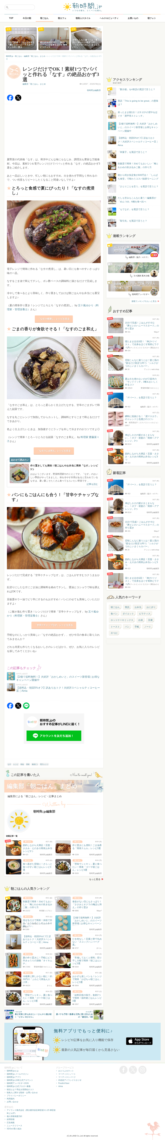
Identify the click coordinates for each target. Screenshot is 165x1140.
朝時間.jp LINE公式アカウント (20, 1080)
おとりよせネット (66, 1071)
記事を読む (92, 484)
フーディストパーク (67, 1077)
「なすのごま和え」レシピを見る (54, 450)
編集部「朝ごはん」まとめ (34, 84)
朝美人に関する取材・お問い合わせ (22, 1092)
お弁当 (138, 607)
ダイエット (128, 613)
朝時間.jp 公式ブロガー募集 (19, 1086)
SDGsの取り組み (14, 1129)
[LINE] (26, 708)
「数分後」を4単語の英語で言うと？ (136, 89)
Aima (60, 1086)
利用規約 (11, 1099)
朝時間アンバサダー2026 (18, 1083)
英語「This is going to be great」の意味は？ (138, 103)
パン (127, 626)
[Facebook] (10, 100)
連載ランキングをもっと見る (144, 301)
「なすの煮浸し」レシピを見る (54, 319)
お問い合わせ (12, 1102)
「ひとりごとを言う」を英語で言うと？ (138, 186)
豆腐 (150, 620)
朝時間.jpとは (13, 1071)
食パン (114, 613)
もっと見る (94, 879)
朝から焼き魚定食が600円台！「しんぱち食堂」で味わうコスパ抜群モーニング (138, 177)
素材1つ (35, 764)
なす (9, 764)
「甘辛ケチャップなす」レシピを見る (54, 625)
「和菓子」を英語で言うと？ (132, 152)
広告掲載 (11, 1122)
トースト (115, 626)
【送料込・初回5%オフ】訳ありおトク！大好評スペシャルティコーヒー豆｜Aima (138, 141)
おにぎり (150, 607)
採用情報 (11, 1119)
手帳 (137, 626)
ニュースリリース (14, 1126)
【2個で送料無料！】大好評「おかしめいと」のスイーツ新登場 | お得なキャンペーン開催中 (138, 127)
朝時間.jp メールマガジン (18, 1074)
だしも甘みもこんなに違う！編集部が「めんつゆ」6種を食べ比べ (137, 200)
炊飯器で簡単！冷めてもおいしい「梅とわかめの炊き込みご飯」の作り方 (135, 165)
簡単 (27, 764)
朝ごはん (115, 607)
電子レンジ (44, 764)
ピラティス (144, 613)
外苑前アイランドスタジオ (70, 1080)
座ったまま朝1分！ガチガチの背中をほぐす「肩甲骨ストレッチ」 (137, 114)
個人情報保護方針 (14, 1116)
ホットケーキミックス (122, 620)
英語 (127, 607)
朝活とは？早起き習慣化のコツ (20, 1089)
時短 (22, 764)
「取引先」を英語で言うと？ (132, 220)
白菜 (140, 620)
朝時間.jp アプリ (14, 1077)
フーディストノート (67, 1074)
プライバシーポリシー (16, 1096)
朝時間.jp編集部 (94, 90)
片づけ (114, 633)
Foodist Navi (63, 1083)
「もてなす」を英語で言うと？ (133, 209)
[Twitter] (18, 100)
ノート (147, 626)
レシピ (15, 764)
